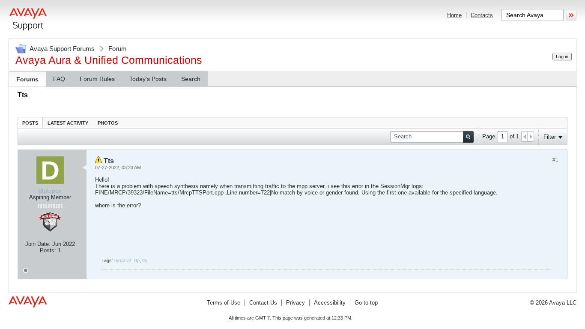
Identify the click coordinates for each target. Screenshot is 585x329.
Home (454, 15)
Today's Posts (148, 78)
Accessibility (330, 302)
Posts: (48, 250)
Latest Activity (68, 123)
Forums (27, 79)
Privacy (295, 302)
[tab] (30, 123)
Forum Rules (97, 78)
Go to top (366, 302)
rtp (137, 260)
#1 (555, 160)
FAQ (59, 78)
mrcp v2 (122, 260)
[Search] (468, 137)
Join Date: (38, 244)
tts (144, 260)
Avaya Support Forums (62, 48)
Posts (30, 123)
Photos (108, 123)
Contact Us (263, 302)
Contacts (482, 15)
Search (190, 78)
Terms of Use (223, 302)
